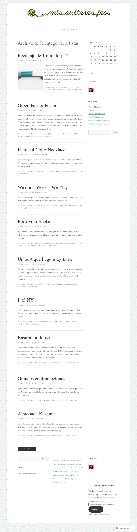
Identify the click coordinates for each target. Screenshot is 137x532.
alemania (55, 205)
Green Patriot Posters (38, 105)
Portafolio (74, 29)
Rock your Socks (34, 221)
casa (36, 435)
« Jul (91, 73)
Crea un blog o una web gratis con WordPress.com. (23, 526)
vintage (64, 482)
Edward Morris (75, 134)
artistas (57, 87)
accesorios (56, 461)
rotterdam (55, 435)
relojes (72, 479)
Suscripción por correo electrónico (101, 485)
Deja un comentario (51, 92)
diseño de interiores (68, 87)
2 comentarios (31, 286)
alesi (58, 171)
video (59, 482)
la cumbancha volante (96, 113)
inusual (55, 471)
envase (55, 468)
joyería (37, 171)
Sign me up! (96, 509)
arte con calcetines (62, 243)
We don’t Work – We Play (43, 187)
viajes (55, 482)
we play (25, 208)
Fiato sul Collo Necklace (41, 149)
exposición (64, 205)
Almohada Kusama (36, 413)
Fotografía (68, 284)
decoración (57, 89)
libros (71, 471)
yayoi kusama (65, 435)
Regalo (43, 171)
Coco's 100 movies (95, 117)
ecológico (44, 134)
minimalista (56, 475)
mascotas (76, 471)
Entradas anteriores (27, 449)
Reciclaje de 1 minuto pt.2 (43, 55)
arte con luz (62, 363)
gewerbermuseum (24, 365)
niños (77, 475)
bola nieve (67, 321)
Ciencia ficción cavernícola (98, 120)
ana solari (63, 29)
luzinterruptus (37, 365)
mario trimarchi (73, 171)
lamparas (66, 471)
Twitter (20, 467)
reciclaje (78, 89)
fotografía (38, 284)
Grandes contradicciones (41, 378)
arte (49, 435)
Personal (55, 479)
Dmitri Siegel (63, 134)
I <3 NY (26, 300)
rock (38, 245)
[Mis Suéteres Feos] (68, 23)
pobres (58, 400)
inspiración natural (76, 468)
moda (43, 243)
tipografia (38, 205)
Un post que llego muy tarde (45, 259)
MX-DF (91, 110)
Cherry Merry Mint (95, 107)
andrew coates (57, 321)
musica (72, 243)
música (37, 243)
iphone (52, 400)
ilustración (67, 468)
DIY (79, 87)
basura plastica (73, 363)
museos (37, 363)
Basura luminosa (34, 337)
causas (37, 134)
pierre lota (70, 89)
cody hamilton (57, 284)
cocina (73, 460)
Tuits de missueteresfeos (27, 473)
